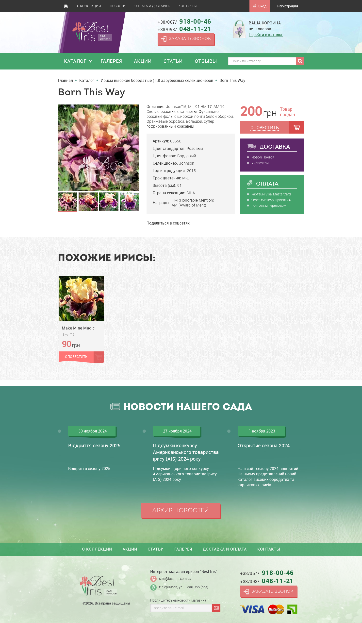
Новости (118, 6)
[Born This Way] (98, 147)
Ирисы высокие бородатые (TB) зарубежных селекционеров (157, 80)
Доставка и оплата (225, 549)
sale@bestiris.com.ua (175, 578)
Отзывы (206, 61)
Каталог (75, 61)
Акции (143, 61)
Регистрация (287, 6)
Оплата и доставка (152, 6)
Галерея (111, 61)
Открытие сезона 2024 (264, 445)
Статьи (173, 61)
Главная (66, 6)
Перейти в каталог (266, 34)
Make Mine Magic (78, 328)
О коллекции (89, 6)
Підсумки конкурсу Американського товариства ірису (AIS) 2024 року (186, 452)
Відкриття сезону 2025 (94, 445)
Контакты (188, 6)
